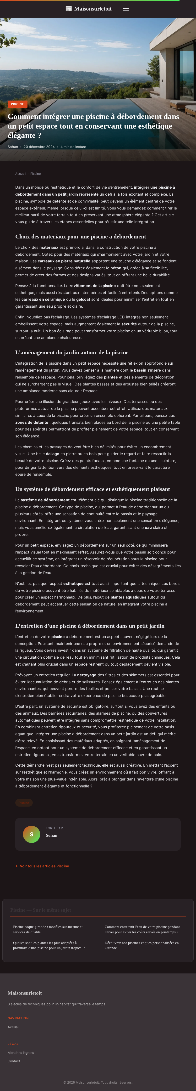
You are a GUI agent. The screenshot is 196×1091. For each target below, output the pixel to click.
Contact (14, 1061)
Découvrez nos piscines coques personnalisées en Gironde (142, 945)
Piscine (17, 104)
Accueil (20, 173)
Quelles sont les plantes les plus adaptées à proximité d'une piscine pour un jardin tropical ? (49, 945)
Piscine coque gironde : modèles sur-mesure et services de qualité (47, 929)
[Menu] (126, 8)
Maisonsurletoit (88, 9)
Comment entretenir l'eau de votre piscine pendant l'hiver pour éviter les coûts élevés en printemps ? (142, 929)
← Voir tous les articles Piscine (42, 866)
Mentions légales (21, 1053)
